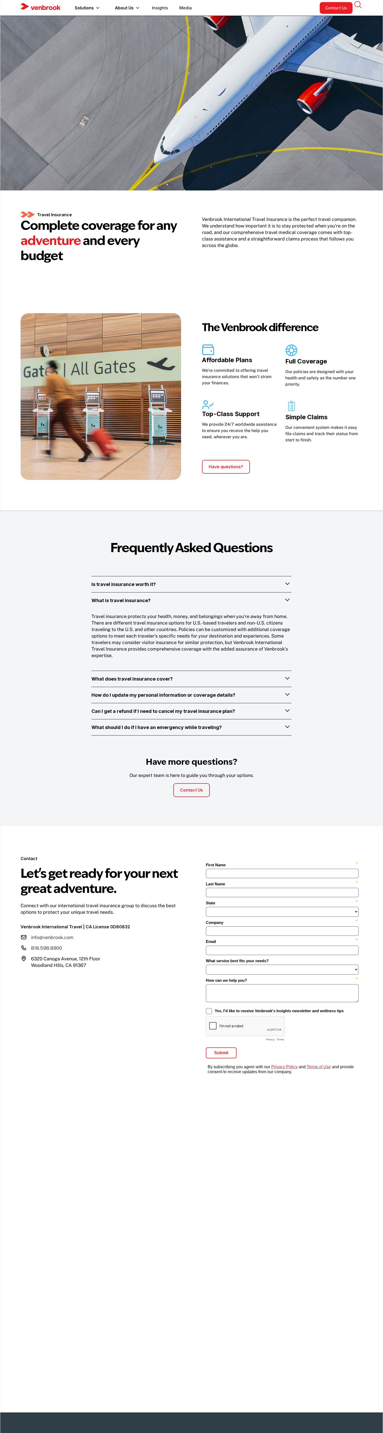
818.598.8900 (46, 948)
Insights (160, 7)
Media (185, 7)
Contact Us (336, 7)
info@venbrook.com (52, 937)
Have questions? (226, 466)
